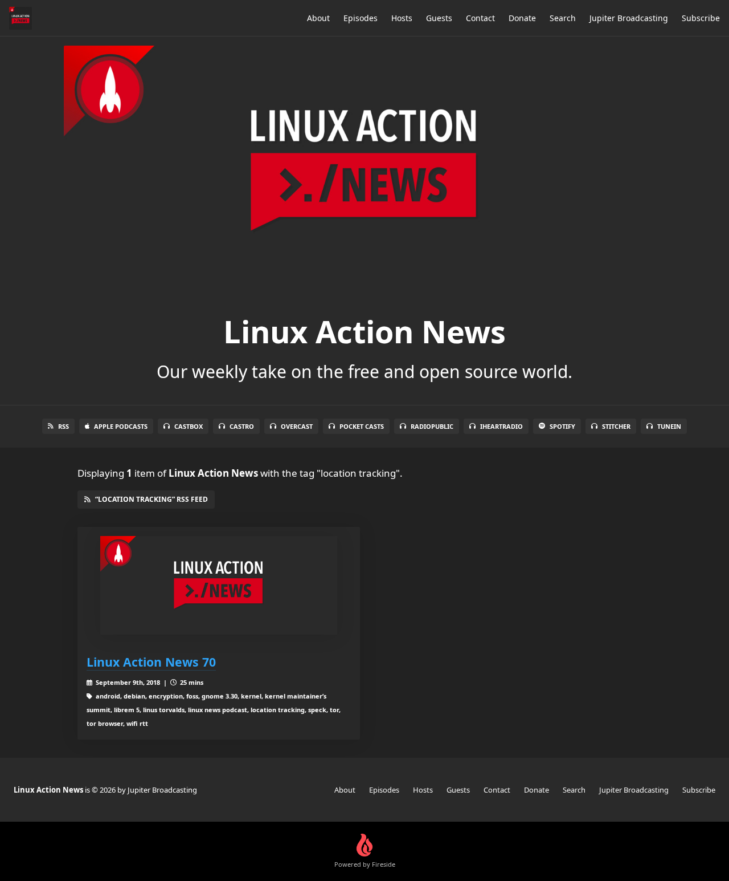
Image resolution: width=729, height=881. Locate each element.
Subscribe (701, 18)
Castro (242, 426)
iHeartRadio (501, 426)
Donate (522, 18)
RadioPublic (432, 426)
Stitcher (616, 426)
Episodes (360, 18)
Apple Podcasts (121, 426)
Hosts (401, 18)
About (318, 18)
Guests (439, 18)
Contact (480, 18)
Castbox (188, 426)
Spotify (562, 426)
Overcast (297, 426)
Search (563, 18)
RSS (63, 426)
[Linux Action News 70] (218, 585)
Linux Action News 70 (151, 661)
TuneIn (669, 426)
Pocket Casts (361, 426)
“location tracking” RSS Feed (151, 499)
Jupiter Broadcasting (628, 18)
